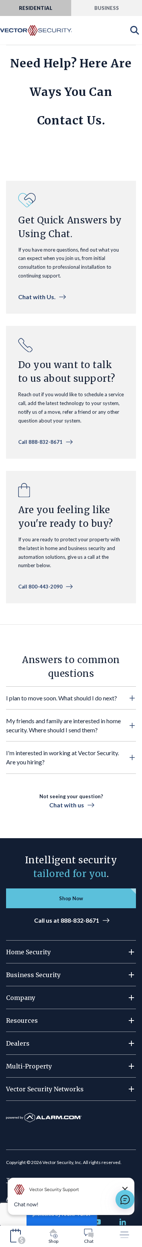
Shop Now (71, 898)
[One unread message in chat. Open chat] (124, 1199)
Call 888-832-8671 (40, 442)
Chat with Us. (37, 296)
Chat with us (66, 804)
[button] (71, 698)
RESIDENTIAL (35, 8)
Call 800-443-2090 (40, 587)
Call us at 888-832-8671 (66, 920)
